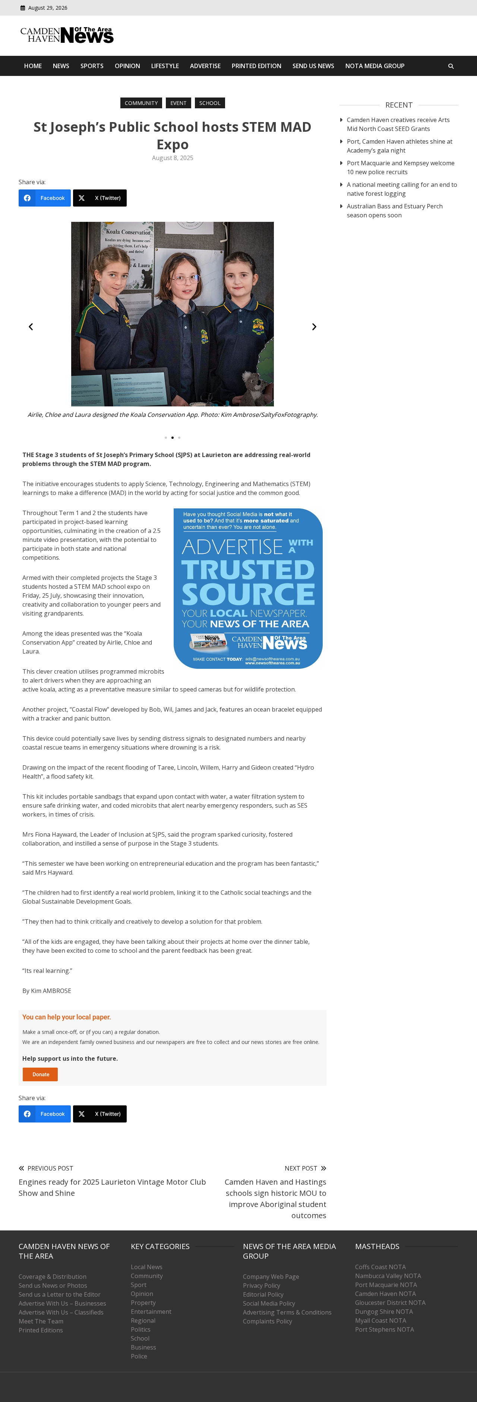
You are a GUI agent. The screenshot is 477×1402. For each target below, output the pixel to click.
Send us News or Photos (53, 1285)
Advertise (205, 66)
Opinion (127, 66)
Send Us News (313, 66)
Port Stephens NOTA (384, 1329)
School (210, 102)
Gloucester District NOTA (390, 1303)
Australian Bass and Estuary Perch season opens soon (395, 210)
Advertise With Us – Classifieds (61, 1312)
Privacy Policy (261, 1285)
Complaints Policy (267, 1321)
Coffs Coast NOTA (380, 1267)
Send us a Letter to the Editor (60, 1294)
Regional (143, 1320)
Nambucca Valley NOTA (388, 1276)
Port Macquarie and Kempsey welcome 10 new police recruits (401, 167)
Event (178, 102)
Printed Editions (41, 1330)
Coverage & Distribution (52, 1276)
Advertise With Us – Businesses (62, 1303)
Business (143, 1347)
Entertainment (151, 1311)
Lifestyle (165, 66)
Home (33, 66)
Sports (92, 66)
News (61, 66)
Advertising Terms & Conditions (287, 1312)
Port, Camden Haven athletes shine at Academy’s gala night (399, 145)
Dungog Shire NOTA (384, 1311)
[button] (30, 326)
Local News (146, 1267)
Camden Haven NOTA (385, 1294)
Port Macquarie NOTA (386, 1285)
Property (143, 1303)
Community (141, 102)
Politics (141, 1329)
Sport (138, 1285)
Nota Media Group (375, 66)
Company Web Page (271, 1276)
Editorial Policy (263, 1294)
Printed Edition (256, 66)
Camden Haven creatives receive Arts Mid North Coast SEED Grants (398, 124)
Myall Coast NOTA (380, 1320)
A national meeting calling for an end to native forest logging (402, 189)
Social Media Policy (269, 1303)
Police (139, 1356)
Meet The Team (41, 1321)
